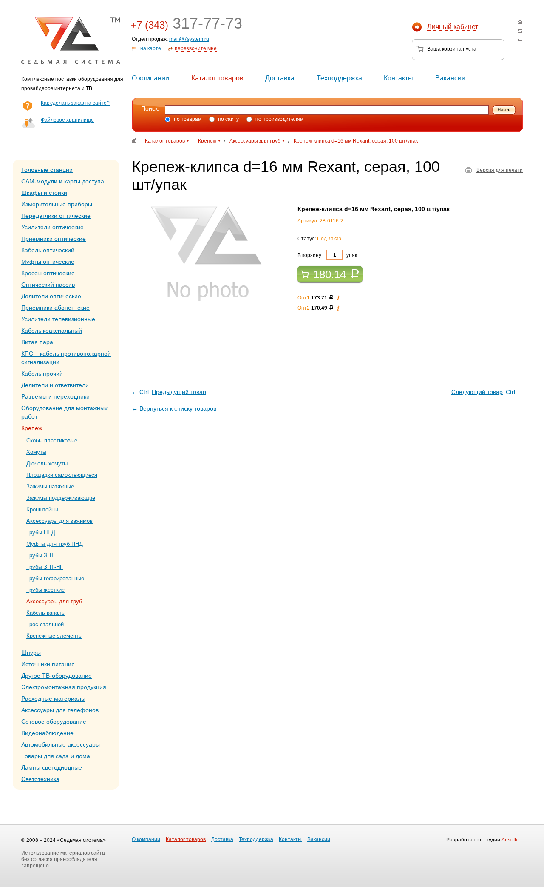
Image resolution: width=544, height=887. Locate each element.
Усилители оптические (52, 227)
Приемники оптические (53, 238)
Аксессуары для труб (54, 601)
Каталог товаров (217, 78)
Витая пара (37, 342)
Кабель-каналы (45, 613)
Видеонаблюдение (47, 733)
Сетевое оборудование (53, 721)
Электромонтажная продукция (63, 687)
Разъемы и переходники (55, 396)
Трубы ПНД (40, 532)
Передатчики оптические (56, 215)
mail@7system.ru (189, 39)
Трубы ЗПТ (40, 555)
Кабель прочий (42, 373)
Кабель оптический (47, 250)
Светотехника (40, 779)
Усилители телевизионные (58, 319)
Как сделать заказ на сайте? (75, 103)
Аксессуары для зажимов (59, 521)
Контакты (398, 78)
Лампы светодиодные (51, 767)
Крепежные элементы (54, 636)
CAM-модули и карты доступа (62, 181)
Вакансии (450, 78)
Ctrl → (487, 391)
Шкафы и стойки (44, 192)
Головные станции (47, 169)
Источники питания (48, 664)
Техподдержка (339, 78)
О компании (150, 78)
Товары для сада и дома (55, 756)
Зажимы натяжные (50, 486)
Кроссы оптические (48, 273)
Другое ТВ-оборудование (56, 675)
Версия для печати (499, 170)
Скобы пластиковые (51, 440)
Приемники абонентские (55, 307)
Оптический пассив (48, 284)
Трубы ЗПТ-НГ (44, 567)
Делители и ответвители (55, 385)
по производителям (278, 119)
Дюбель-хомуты (47, 463)
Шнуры (31, 652)
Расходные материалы (53, 698)
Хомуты (36, 452)
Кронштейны (42, 509)
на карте (150, 48)
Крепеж (31, 428)
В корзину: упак (327, 255)
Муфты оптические (47, 261)
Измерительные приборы (56, 204)
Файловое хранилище (67, 120)
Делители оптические (51, 296)
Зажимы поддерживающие (60, 498)
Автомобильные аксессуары (60, 744)
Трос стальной (45, 624)
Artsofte (510, 840)
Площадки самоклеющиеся (61, 475)
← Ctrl (169, 391)
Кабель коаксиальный (51, 330)
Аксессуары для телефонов (60, 710)
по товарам (187, 119)
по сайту (228, 119)
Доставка (280, 78)
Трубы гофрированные (55, 578)
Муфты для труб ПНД (54, 544)
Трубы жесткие (45, 590)
